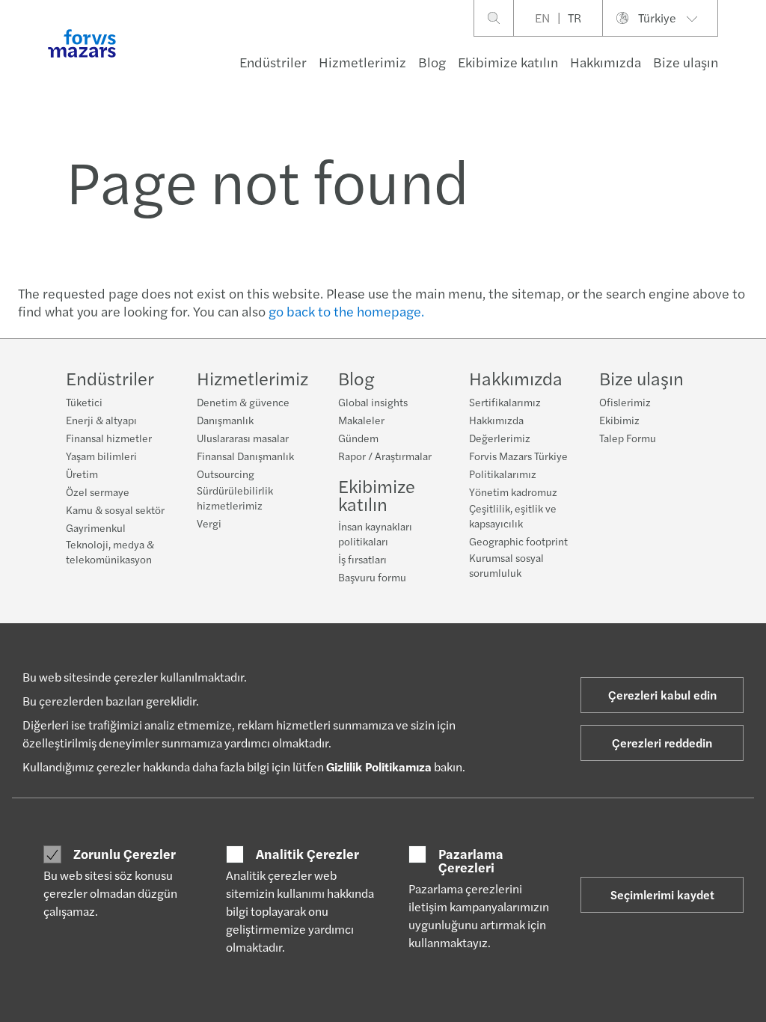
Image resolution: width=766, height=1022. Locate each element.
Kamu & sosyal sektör (115, 509)
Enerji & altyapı (101, 419)
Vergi (209, 522)
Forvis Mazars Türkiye (518, 455)
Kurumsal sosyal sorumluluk (506, 565)
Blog (432, 61)
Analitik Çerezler (307, 853)
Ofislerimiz (625, 401)
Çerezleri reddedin (662, 742)
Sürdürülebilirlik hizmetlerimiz (235, 497)
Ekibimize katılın (508, 61)
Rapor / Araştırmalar (385, 455)
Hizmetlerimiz (362, 61)
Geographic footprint (518, 540)
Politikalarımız (502, 473)
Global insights (373, 401)
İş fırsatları (362, 558)
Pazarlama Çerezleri (470, 860)
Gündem (358, 437)
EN (542, 17)
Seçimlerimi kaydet (662, 894)
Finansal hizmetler (109, 437)
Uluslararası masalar (243, 437)
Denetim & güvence (243, 401)
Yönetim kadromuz (513, 491)
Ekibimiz (619, 419)
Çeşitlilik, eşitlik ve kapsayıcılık (513, 515)
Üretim (82, 473)
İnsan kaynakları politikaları (375, 533)
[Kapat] (750, 57)
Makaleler (361, 419)
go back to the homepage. (346, 311)
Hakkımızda (605, 61)
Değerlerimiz (499, 437)
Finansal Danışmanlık (245, 455)
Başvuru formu (372, 576)
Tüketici (84, 401)
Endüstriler (273, 61)
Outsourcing (225, 473)
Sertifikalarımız (505, 401)
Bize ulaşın (685, 61)
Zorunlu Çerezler (124, 853)
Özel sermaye (97, 491)
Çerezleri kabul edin (662, 694)
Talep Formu (627, 437)
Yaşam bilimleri (101, 455)
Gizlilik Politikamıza (379, 766)
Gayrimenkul (96, 527)
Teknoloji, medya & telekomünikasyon (110, 551)
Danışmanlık (225, 419)
